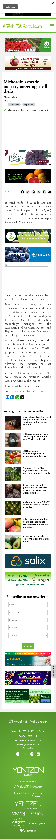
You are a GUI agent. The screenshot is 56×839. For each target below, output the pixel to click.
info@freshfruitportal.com (29, 740)
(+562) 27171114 (29, 736)
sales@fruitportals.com (29, 744)
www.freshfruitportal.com (29, 391)
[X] (38, 192)
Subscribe (53, 671)
